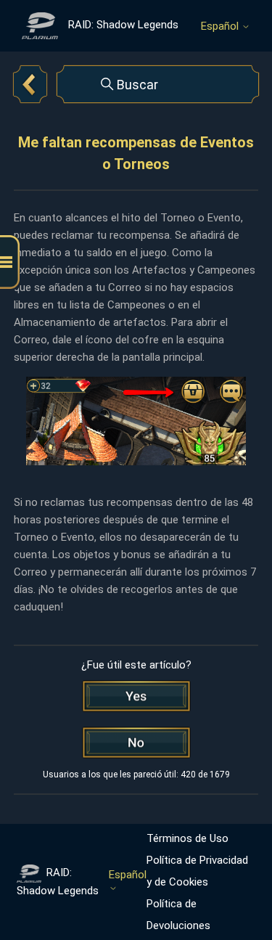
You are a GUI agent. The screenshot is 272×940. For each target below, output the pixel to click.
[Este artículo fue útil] (136, 696)
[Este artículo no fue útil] (136, 743)
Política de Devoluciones (178, 914)
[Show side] (10, 262)
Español (221, 26)
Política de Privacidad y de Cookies (197, 871)
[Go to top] (239, 883)
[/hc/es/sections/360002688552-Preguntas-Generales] (30, 84)
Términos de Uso (187, 838)
